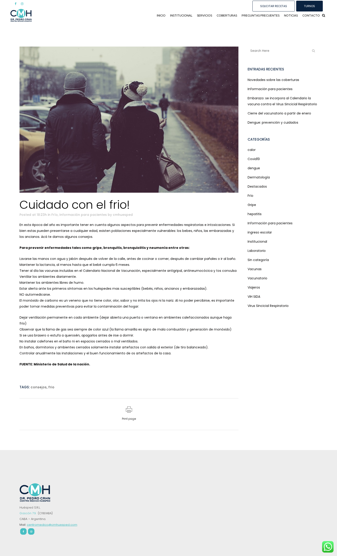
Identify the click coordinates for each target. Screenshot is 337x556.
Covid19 (254, 159)
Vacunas (255, 269)
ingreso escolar (260, 232)
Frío (54, 214)
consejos (39, 387)
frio (51, 387)
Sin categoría (258, 260)
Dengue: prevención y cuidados (273, 122)
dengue (254, 168)
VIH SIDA (254, 296)
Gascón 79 (28, 513)
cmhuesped (123, 214)
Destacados (257, 186)
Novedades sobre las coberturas (273, 80)
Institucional (257, 241)
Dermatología (259, 177)
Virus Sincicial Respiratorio (268, 305)
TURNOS (309, 6)
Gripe (252, 205)
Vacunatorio (257, 278)
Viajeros (254, 287)
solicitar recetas (273, 6)
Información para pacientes (83, 214)
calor (252, 149)
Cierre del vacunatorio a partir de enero (279, 113)
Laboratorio (257, 250)
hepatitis (255, 214)
